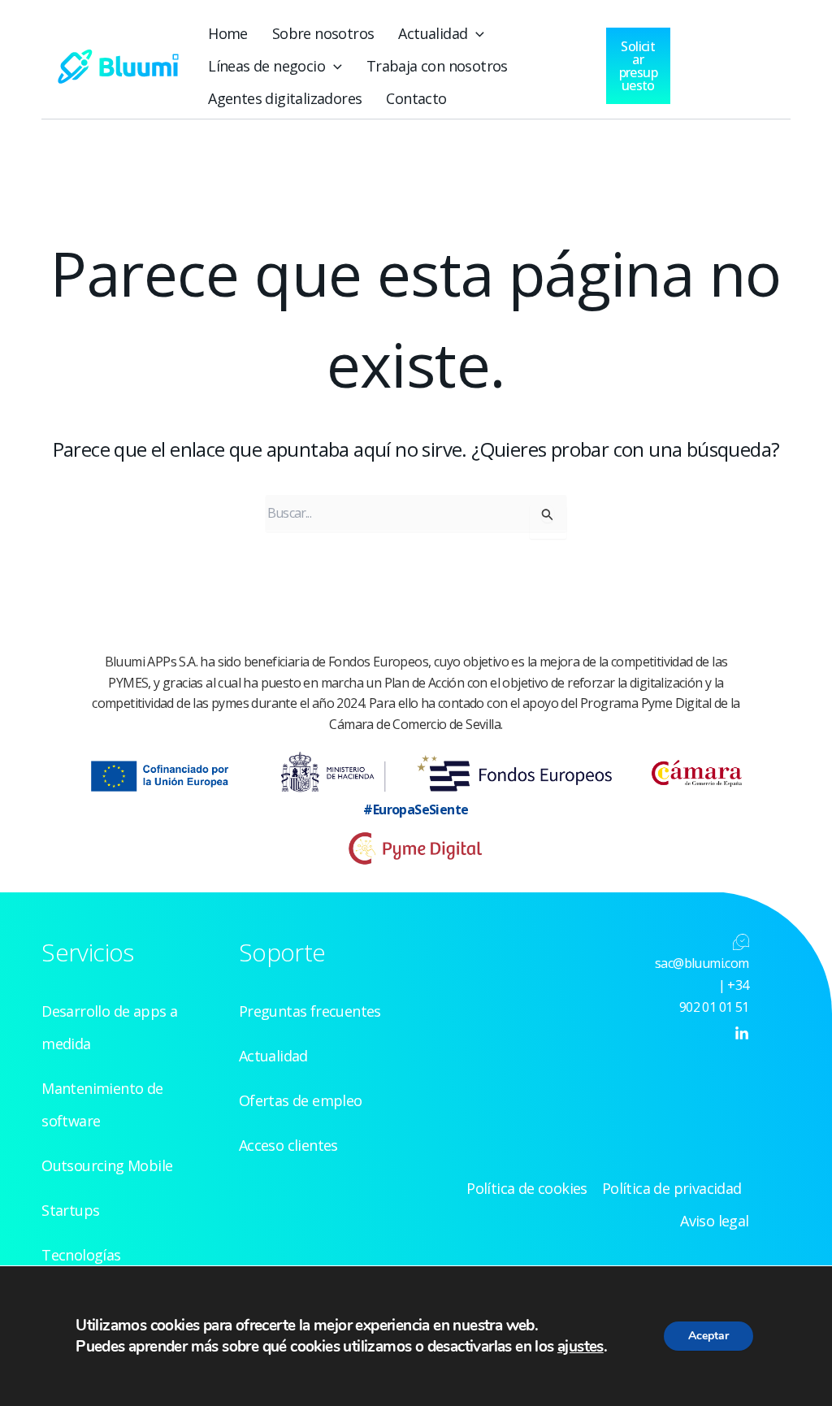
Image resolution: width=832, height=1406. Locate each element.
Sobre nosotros (323, 33)
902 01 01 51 (714, 1007)
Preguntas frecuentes (310, 1011)
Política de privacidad (672, 1188)
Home (228, 33)
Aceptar (708, 1335)
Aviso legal (714, 1220)
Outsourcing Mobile (106, 1165)
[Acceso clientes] (710, 62)
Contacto (416, 98)
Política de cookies (526, 1188)
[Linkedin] (741, 1033)
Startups (70, 1210)
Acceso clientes (288, 1145)
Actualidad (432, 33)
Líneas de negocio (266, 66)
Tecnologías (80, 1255)
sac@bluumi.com (702, 963)
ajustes (580, 1346)
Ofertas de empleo (300, 1100)
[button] (475, 33)
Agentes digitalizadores (285, 98)
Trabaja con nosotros (437, 66)
